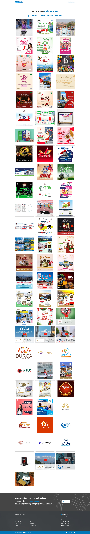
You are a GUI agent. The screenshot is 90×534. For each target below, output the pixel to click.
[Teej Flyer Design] (65, 244)
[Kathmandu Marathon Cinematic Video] (24, 27)
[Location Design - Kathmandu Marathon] (24, 208)
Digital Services (44, 2)
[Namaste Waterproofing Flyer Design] (45, 407)
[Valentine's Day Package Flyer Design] (45, 280)
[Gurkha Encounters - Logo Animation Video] (65, 316)
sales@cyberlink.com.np (66, 517)
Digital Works (58, 2)
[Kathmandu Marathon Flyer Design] (24, 226)
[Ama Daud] (65, 45)
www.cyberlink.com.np (66, 525)
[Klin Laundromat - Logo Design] (65, 425)
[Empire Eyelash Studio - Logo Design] (24, 443)
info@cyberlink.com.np (66, 519)
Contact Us (64, 2)
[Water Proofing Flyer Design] (24, 172)
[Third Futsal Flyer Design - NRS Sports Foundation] (65, 172)
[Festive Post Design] (65, 388)
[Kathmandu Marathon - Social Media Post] (45, 370)
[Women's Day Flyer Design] (24, 81)
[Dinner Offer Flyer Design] (65, 135)
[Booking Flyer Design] (24, 298)
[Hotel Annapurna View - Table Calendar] (24, 388)
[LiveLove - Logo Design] (45, 443)
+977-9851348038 (65, 521)
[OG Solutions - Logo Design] (45, 425)
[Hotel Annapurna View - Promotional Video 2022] (45, 334)
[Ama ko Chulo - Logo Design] (24, 425)
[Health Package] (45, 45)
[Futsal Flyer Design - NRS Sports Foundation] (45, 190)
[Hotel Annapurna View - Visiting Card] (24, 479)
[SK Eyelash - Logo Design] (45, 352)
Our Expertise (71, 2)
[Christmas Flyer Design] (45, 316)
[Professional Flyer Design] (65, 370)
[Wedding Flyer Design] (65, 262)
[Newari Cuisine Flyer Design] (24, 262)
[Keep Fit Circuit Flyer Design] (65, 208)
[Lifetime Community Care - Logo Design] (65, 352)
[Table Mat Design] (65, 81)
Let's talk (66, 501)
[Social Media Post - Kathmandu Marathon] (45, 208)
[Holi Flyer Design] (65, 63)
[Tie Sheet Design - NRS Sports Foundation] (45, 117)
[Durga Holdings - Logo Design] (24, 352)
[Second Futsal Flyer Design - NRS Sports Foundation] (24, 190)
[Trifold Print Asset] (24, 135)
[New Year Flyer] (24, 117)
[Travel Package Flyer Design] (65, 298)
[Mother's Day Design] (24, 63)
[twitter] (69, 532)
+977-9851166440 (65, 523)
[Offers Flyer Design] (65, 280)
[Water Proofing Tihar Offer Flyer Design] (65, 153)
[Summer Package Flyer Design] (45, 244)
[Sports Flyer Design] (45, 172)
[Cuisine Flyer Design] (65, 226)
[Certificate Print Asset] (65, 117)
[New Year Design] (45, 63)
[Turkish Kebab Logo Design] (45, 153)
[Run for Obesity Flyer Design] (45, 226)
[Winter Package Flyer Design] (24, 280)
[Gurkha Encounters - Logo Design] (24, 370)
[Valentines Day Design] (24, 99)
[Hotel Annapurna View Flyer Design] (45, 81)
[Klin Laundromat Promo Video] (65, 461)
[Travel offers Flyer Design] (24, 244)
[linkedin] (74, 532)
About (29, 2)
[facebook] (67, 532)
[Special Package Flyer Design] (45, 298)
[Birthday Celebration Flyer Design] (45, 388)
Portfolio (51, 2)
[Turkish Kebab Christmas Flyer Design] (45, 135)
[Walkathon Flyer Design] (65, 190)
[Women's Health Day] (24, 45)
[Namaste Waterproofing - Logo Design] (65, 443)
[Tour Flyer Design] (24, 316)
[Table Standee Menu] (24, 461)
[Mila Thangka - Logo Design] (65, 407)
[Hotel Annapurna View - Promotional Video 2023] (45, 461)
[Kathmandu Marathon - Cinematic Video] (65, 334)
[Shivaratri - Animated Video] (24, 334)
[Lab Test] (45, 27)
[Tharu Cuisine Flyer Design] (45, 262)
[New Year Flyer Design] (65, 99)
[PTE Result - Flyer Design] (24, 407)
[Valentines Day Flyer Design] (45, 99)
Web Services (36, 2)
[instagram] (72, 532)
